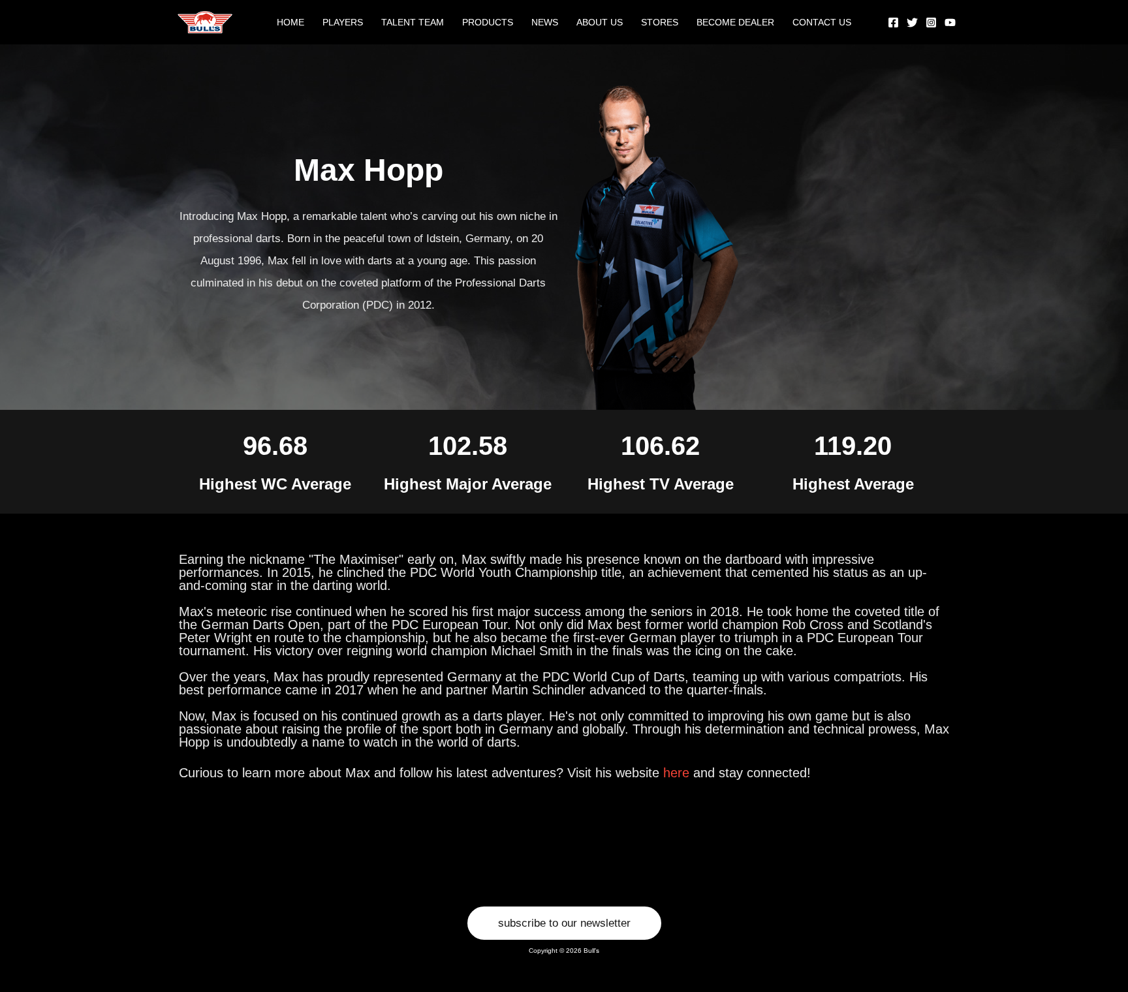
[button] (564, 923)
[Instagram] (931, 22)
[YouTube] (950, 22)
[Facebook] (893, 22)
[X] (912, 22)
